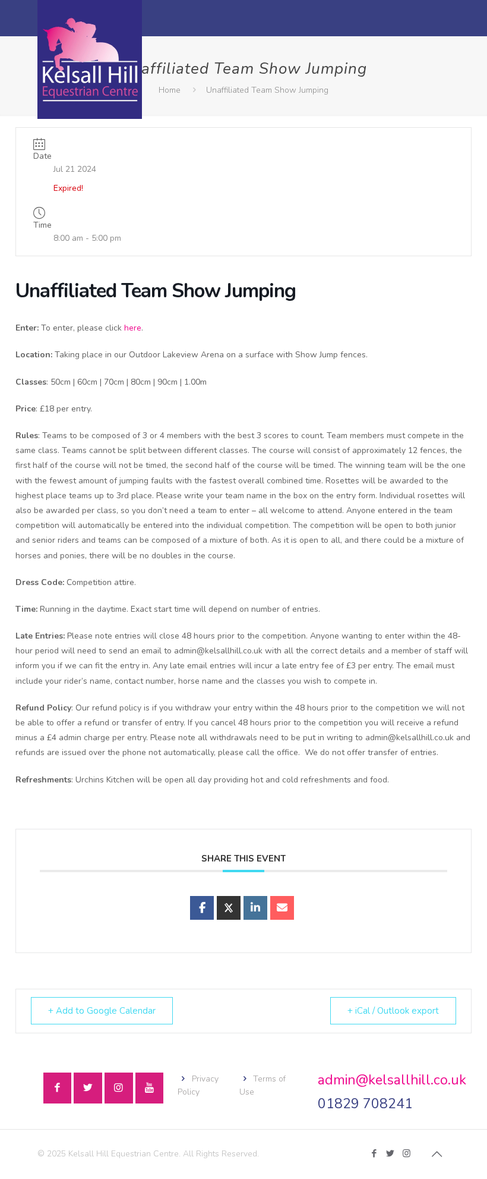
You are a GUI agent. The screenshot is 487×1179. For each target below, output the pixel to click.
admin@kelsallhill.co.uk (392, 1080)
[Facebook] (374, 1153)
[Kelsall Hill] (89, 59)
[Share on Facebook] (202, 908)
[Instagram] (406, 1153)
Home (170, 90)
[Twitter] (390, 1153)
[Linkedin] (255, 908)
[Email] (282, 908)
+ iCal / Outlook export (393, 1011)
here (132, 328)
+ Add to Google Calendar (102, 1011)
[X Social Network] (229, 908)
